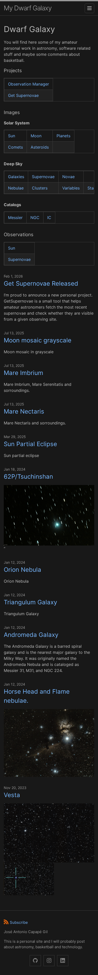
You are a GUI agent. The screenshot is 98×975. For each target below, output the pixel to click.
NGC (34, 217)
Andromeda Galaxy (31, 634)
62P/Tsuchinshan (28, 476)
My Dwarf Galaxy (28, 8)
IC (49, 217)
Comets (15, 147)
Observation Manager (28, 84)
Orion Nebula (22, 569)
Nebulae (16, 188)
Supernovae (43, 176)
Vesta (12, 795)
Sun (11, 135)
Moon (36, 135)
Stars (92, 188)
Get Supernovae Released (41, 283)
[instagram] (49, 960)
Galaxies (16, 176)
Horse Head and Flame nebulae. (37, 696)
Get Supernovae (23, 95)
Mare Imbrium (23, 372)
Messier (15, 217)
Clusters (39, 188)
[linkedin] (62, 960)
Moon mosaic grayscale (37, 340)
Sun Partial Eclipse (30, 444)
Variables (71, 188)
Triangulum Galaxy (30, 602)
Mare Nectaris (24, 411)
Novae (68, 176)
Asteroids (40, 147)
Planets (63, 135)
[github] (35, 960)
